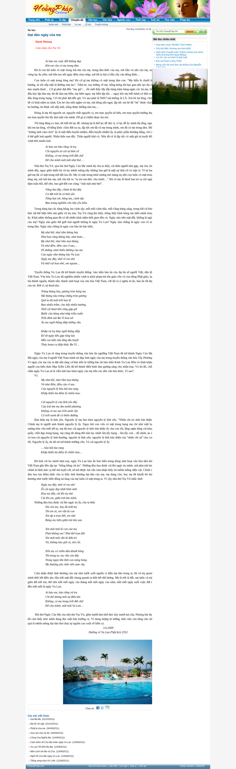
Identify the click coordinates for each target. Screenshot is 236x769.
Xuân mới (53, 24)
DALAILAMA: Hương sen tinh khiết (173, 48)
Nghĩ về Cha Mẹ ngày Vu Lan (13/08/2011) (52, 756)
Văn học (93, 19)
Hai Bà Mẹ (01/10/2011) (42, 719)
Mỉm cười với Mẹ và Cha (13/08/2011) (49, 751)
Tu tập (62, 19)
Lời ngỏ (123, 766)
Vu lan (78, 24)
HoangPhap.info (36, 766)
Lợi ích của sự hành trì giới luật (171, 57)
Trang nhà (34, 19)
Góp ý (133, 766)
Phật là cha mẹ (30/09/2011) (44, 728)
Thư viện (170, 19)
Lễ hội (88, 24)
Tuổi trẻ (155, 19)
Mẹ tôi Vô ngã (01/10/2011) (44, 724)
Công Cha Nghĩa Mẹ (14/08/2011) (47, 737)
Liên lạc (143, 766)
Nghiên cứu (123, 19)
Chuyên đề (77, 20)
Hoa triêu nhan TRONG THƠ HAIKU (174, 45)
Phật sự (49, 19)
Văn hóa (107, 19)
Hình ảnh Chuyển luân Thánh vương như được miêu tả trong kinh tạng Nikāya (179, 53)
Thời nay (141, 19)
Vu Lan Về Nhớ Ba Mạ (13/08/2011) (48, 747)
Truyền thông (101, 24)
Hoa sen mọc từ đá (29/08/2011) (46, 733)
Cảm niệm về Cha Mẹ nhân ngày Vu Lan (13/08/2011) (57, 742)
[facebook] (97, 708)
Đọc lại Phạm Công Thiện (169, 61)
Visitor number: (192, 766)
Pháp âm (185, 19)
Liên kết (113, 766)
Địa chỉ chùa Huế (97, 766)
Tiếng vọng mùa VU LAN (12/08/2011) (49, 760)
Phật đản (66, 24)
